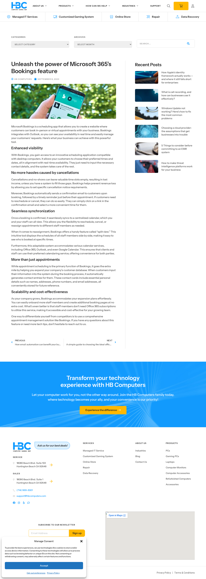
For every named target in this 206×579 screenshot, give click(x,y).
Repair (86, 467)
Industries (140, 450)
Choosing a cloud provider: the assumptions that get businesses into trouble (176, 131)
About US (140, 443)
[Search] (188, 44)
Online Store (89, 461)
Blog (137, 456)
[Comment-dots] (28, 503)
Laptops (170, 461)
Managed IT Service (93, 450)
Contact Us (141, 461)
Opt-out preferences (36, 573)
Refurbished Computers (178, 478)
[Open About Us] (46, 5)
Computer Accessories (178, 473)
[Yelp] (24, 503)
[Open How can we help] (109, 5)
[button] (81, 541)
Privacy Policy (53, 573)
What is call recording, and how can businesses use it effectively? (176, 95)
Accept (44, 565)
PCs (168, 450)
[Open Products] (73, 5)
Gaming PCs (172, 456)
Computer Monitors (176, 467)
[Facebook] (14, 503)
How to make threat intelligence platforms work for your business (176, 166)
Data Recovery (90, 473)
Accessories (172, 484)
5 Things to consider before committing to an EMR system (176, 149)
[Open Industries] (137, 5)
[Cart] (181, 6)
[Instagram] (19, 503)
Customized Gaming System (98, 456)
